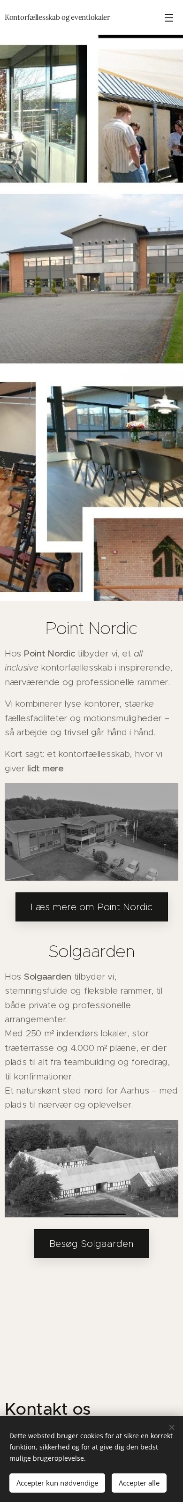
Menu (169, 17)
